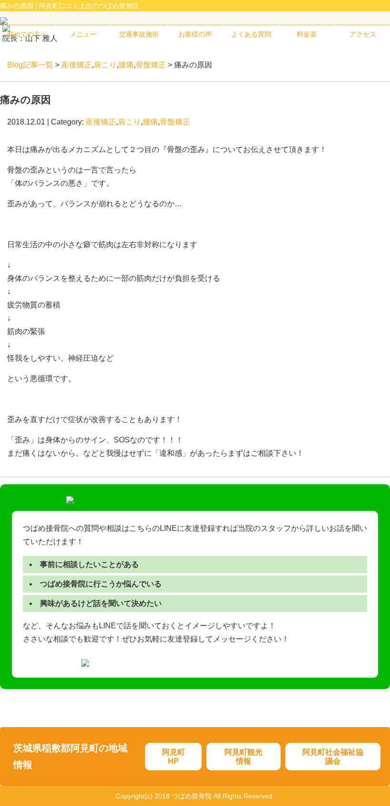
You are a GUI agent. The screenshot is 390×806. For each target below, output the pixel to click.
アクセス (363, 34)
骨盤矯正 (151, 65)
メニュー (83, 34)
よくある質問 (251, 34)
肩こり (105, 65)
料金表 (307, 34)
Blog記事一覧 (30, 65)
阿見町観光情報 (243, 756)
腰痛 (126, 65)
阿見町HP (173, 756)
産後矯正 (76, 65)
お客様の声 (195, 34)
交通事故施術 (139, 34)
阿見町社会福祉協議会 (332, 756)
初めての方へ (27, 34)
